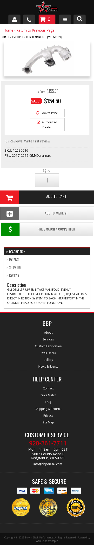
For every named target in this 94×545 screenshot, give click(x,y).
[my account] (14, 19)
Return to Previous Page (35, 30)
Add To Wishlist (56, 212)
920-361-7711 (48, 443)
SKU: (9, 150)
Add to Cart (56, 196)
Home (8, 30)
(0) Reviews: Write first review (27, 141)
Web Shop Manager (47, 541)
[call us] (29, 19)
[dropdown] (65, 19)
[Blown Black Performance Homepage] (47, 8)
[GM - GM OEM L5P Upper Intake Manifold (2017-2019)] (47, 60)
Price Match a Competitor (56, 228)
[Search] (80, 19)
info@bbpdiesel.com (48, 464)
